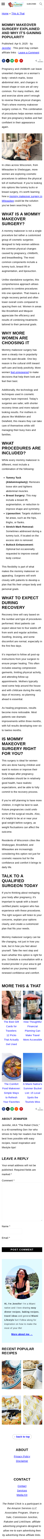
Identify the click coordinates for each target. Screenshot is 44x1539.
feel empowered (20, 372)
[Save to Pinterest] (21, 61)
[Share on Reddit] (16, 61)
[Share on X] (8, 61)
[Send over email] (12, 61)
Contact (22, 1486)
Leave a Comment (28, 52)
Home (5, 13)
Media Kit (22, 1495)
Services (22, 1490)
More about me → (22, 1334)
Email (6, 1237)
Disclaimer (22, 1461)
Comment (8, 1180)
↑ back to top (22, 1436)
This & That (18, 13)
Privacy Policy (22, 1456)
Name (6, 1226)
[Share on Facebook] (3, 61)
